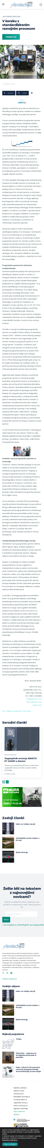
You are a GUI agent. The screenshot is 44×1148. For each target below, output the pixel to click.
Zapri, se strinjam (10, 1144)
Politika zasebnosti (9, 979)
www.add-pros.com (34, 702)
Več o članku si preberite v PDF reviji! (16, 711)
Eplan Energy (22, 852)
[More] (31, 93)
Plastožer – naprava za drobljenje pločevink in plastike (26, 1055)
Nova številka (10, 755)
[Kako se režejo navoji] (8, 828)
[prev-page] (3, 781)
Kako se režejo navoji (25, 824)
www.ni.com (37, 705)
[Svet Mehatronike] (21, 4)
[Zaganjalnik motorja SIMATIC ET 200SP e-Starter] (22, 739)
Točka (18, 1039)
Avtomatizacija (11, 17)
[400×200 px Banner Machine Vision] (22, 808)
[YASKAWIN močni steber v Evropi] (8, 843)
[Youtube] (11, 973)
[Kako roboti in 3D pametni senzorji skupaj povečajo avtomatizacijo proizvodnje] (8, 1072)
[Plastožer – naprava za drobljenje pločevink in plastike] (8, 1058)
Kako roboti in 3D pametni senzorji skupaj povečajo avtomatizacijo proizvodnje (28, 1069)
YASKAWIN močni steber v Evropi (27, 839)
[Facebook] (3, 973)
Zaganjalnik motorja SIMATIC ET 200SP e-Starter (21, 759)
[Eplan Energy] (8, 857)
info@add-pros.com (34, 699)
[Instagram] (7, 973)
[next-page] (7, 781)
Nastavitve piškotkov (9, 1140)
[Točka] (8, 1043)
